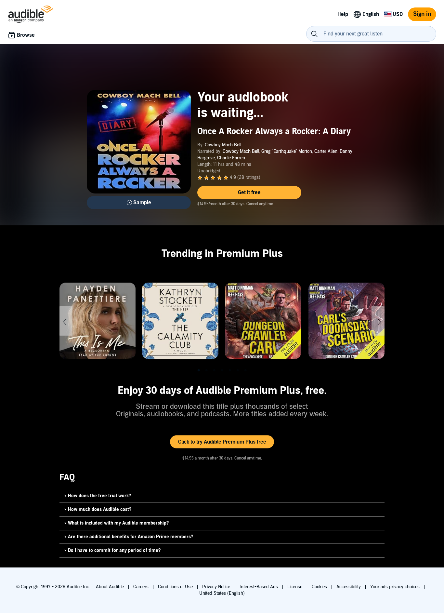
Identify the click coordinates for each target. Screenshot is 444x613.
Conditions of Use (175, 587)
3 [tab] (214, 370)
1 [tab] (198, 370)
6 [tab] (237, 370)
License (294, 587)
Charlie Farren (231, 158)
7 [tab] (245, 370)
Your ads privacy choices (395, 587)
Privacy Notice (216, 587)
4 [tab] (222, 370)
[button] (249, 192)
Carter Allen (325, 151)
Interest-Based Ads (259, 587)
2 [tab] (206, 370)
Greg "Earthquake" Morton (286, 151)
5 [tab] (230, 370)
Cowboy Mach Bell (223, 145)
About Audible (110, 587)
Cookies (319, 587)
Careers (141, 587)
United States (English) (222, 593)
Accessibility (348, 587)
